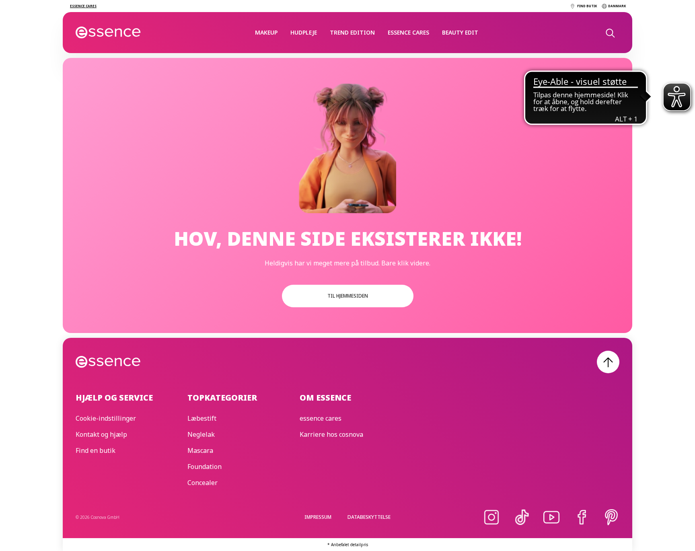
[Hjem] (108, 33)
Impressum (317, 517)
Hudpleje (303, 32)
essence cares (408, 32)
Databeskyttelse (369, 517)
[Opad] (608, 362)
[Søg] (609, 32)
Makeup (266, 32)
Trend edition (352, 32)
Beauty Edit (460, 32)
